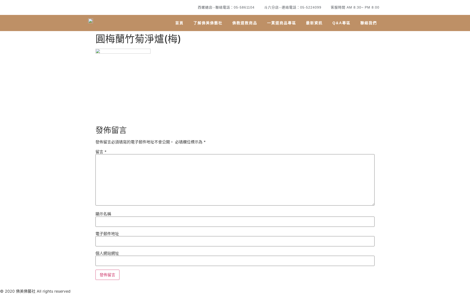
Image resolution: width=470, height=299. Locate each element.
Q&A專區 (341, 23)
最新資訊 (314, 23)
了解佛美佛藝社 (208, 23)
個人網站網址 (107, 253)
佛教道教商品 (244, 23)
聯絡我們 (368, 23)
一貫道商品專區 (281, 23)
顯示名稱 (103, 214)
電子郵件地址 (107, 234)
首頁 (179, 23)
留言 (100, 152)
